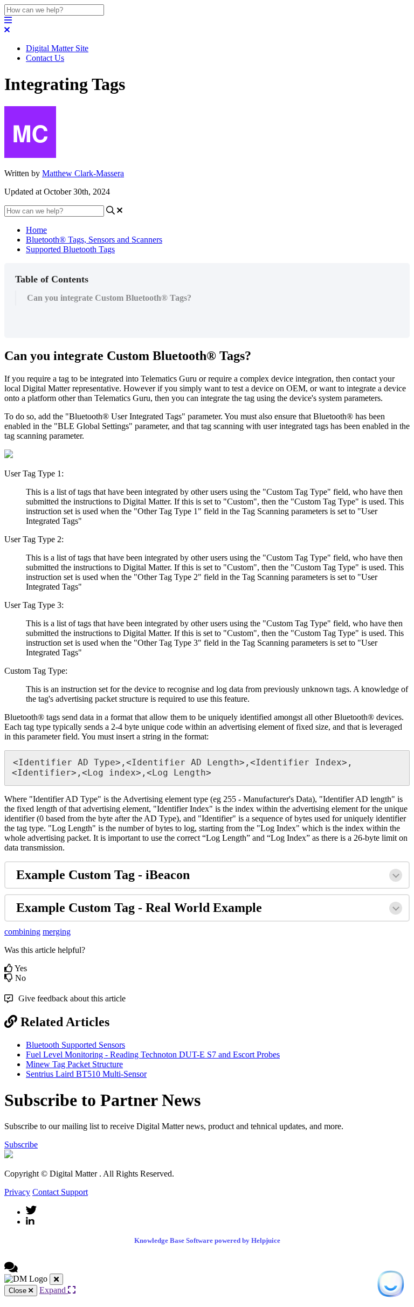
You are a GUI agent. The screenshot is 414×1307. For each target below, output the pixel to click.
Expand (53, 1290)
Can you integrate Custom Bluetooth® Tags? (109, 297)
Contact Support (60, 1192)
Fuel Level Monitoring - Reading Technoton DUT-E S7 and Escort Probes (153, 1054)
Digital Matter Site (57, 48)
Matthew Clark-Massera (83, 173)
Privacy (17, 1192)
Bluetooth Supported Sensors (75, 1044)
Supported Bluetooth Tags (70, 249)
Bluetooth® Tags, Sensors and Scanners (94, 239)
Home (36, 229)
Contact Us (45, 58)
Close (19, 1291)
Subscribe (21, 1144)
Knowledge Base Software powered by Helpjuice (207, 1240)
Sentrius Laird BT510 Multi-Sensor (86, 1073)
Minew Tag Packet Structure (74, 1064)
